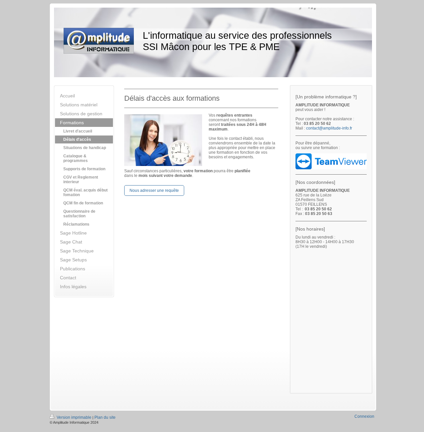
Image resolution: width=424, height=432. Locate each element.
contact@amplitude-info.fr (329, 128)
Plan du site (105, 417)
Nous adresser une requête (154, 190)
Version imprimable (74, 417)
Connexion (364, 416)
